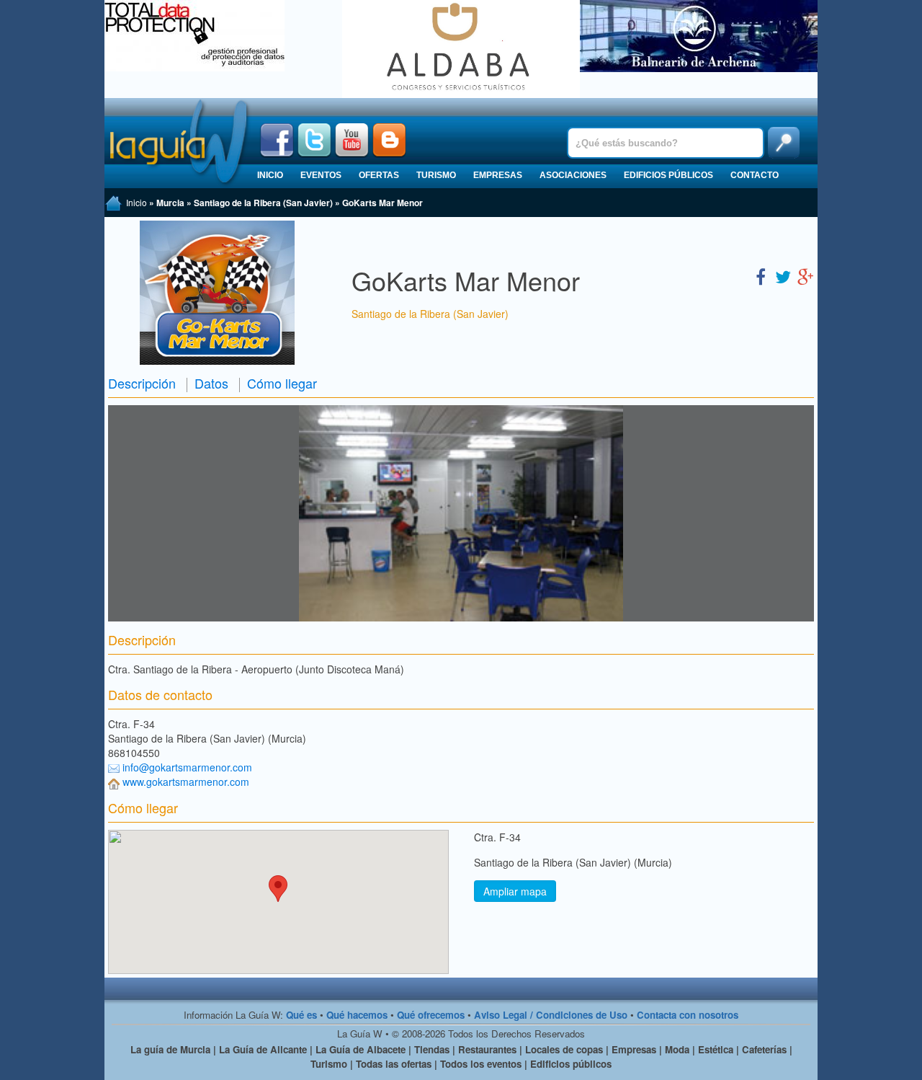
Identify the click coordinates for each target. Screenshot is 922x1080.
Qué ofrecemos (431, 1015)
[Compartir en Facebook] (760, 275)
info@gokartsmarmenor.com (187, 767)
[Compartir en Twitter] (783, 275)
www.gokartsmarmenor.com (185, 781)
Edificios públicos (668, 175)
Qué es (301, 1015)
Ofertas (379, 175)
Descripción (142, 382)
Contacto (754, 175)
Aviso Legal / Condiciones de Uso (550, 1015)
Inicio (270, 175)
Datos (211, 382)
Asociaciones (573, 175)
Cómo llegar (282, 382)
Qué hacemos (357, 1015)
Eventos (320, 175)
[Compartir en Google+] (805, 275)
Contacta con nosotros (687, 1015)
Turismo (436, 175)
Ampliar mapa (515, 891)
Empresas (497, 175)
